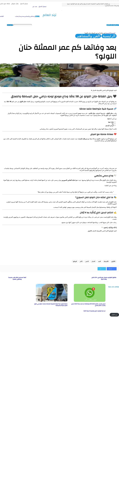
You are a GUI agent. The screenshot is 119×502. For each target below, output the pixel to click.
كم (80, 261)
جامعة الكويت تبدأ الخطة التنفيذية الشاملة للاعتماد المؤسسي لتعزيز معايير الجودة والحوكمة (50, 305)
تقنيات (16, 16)
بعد (99, 261)
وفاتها (74, 261)
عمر (86, 261)
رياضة (33, 16)
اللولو (112, 261)
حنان (93, 261)
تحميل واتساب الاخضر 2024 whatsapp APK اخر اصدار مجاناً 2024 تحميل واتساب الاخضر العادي (88, 305)
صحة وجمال (21, 16)
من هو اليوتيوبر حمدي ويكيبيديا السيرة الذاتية (94, 311)
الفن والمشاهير (28, 16)
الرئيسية (37, 16)
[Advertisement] (68, 154)
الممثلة (106, 261)
